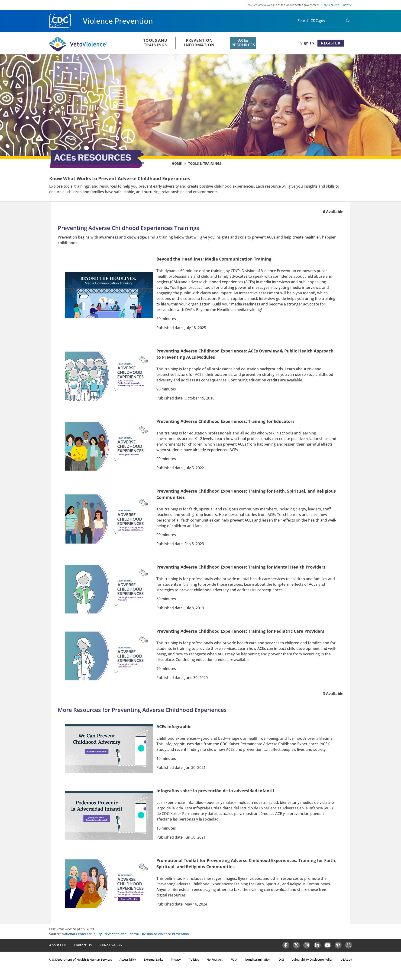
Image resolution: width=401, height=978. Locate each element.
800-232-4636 (110, 945)
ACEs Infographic (173, 726)
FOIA (233, 959)
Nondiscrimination (258, 959)
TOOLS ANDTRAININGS (155, 42)
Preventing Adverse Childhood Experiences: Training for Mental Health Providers (240, 567)
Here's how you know (335, 5)
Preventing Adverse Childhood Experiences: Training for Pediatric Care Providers (240, 631)
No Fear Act (215, 959)
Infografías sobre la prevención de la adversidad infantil (215, 790)
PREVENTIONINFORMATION (199, 42)
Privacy (176, 959)
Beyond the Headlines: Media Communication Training (213, 259)
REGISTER (330, 43)
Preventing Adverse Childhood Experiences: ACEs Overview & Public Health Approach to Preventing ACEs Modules (244, 354)
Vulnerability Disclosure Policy (312, 959)
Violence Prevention (118, 21)
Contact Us (83, 945)
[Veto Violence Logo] (78, 50)
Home (177, 163)
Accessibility (128, 959)
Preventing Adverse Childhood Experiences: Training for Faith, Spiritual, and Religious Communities (246, 494)
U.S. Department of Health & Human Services (80, 959)
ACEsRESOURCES (243, 42)
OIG (281, 959)
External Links (153, 959)
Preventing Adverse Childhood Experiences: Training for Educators (225, 421)
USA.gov (346, 959)
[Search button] (349, 21)
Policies (194, 959)
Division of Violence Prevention (165, 934)
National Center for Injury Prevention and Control (100, 934)
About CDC (58, 945)
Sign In (307, 43)
